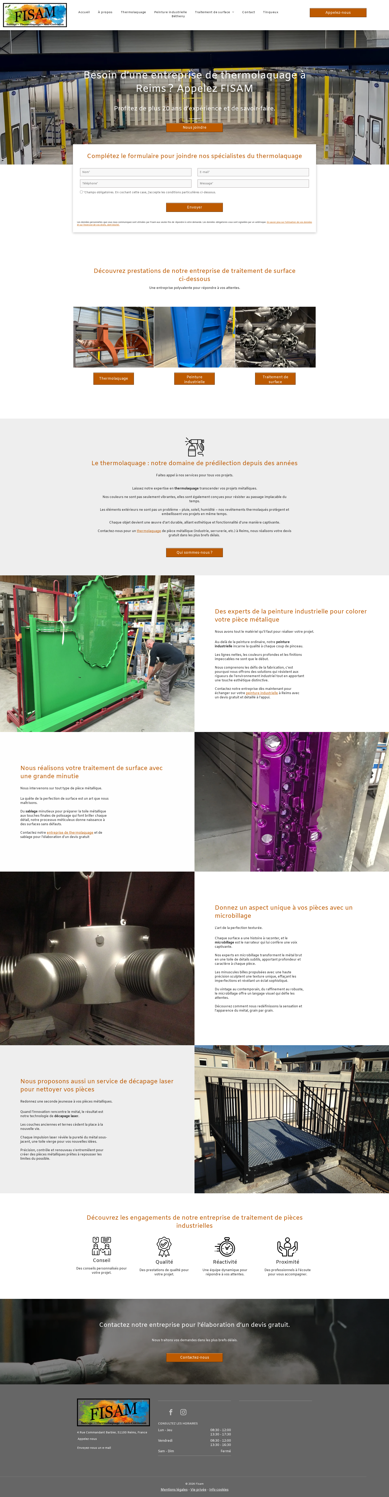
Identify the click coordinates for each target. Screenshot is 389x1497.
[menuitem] (84, 12)
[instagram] (183, 1412)
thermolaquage (149, 531)
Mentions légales (174, 1490)
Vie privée (198, 1490)
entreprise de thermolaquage (70, 833)
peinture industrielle (262, 693)
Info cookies (219, 1490)
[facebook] (170, 1412)
